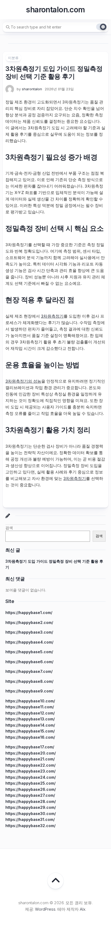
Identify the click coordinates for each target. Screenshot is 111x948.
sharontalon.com (55, 9)
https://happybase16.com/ (30, 737)
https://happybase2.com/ (29, 622)
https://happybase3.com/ (29, 632)
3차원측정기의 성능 (23, 381)
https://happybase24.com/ (30, 777)
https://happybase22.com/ (30, 765)
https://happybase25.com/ (30, 783)
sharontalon (32, 89)
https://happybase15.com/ (30, 731)
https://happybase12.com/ (30, 713)
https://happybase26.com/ (30, 789)
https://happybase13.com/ (30, 719)
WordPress (45, 909)
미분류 (13, 58)
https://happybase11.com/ (29, 707)
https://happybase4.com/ (29, 642)
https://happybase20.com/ (30, 753)
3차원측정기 (52, 316)
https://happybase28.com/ (30, 801)
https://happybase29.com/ (30, 807)
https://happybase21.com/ (30, 759)
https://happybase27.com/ (30, 795)
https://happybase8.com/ (29, 681)
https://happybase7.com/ (29, 671)
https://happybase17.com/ (29, 747)
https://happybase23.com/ (30, 771)
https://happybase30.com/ (30, 813)
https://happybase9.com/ (29, 691)
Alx (82, 909)
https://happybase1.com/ (28, 612)
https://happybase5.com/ (29, 651)
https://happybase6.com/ (29, 661)
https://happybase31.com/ (30, 819)
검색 (9, 527)
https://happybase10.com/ (30, 701)
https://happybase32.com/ (30, 825)
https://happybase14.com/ (30, 725)
